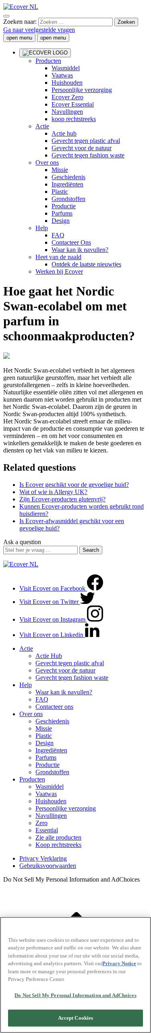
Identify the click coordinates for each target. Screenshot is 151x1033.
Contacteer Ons (71, 242)
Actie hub (64, 133)
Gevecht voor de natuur (82, 148)
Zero (41, 822)
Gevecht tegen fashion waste (88, 155)
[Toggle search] (6, 16)
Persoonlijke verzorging (65, 808)
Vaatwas (46, 793)
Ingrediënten (67, 184)
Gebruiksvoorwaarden (47, 865)
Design (61, 220)
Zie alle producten (58, 837)
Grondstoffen (68, 198)
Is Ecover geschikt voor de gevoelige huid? (74, 484)
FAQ (58, 235)
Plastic (60, 191)
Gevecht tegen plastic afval (86, 140)
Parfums (62, 213)
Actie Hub (48, 655)
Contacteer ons (54, 706)
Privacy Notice (119, 963)
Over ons (47, 162)
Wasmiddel (49, 786)
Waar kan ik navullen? (80, 249)
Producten (32, 779)
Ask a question (22, 542)
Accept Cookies (75, 1018)
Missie (60, 169)
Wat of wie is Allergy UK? (53, 491)
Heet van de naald (58, 257)
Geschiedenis (68, 177)
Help (41, 227)
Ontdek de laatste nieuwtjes (86, 264)
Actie (42, 126)
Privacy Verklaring (43, 858)
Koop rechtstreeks (58, 844)
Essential (46, 830)
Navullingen (51, 815)
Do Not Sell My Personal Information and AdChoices (75, 995)
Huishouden (50, 801)
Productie (64, 206)
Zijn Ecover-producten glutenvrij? (62, 499)
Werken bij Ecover (59, 271)
